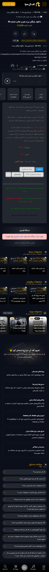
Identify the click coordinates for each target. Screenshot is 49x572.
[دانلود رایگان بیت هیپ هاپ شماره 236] (38, 265)
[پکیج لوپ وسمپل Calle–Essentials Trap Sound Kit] (38, 325)
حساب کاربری (18, 236)
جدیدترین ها (26, 12)
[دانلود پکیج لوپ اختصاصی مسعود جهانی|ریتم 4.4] (18, 295)
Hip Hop (37, 12)
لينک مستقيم (27, 169)
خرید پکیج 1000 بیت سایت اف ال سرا (24, 215)
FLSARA (20, 25)
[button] (7, 81)
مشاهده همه (7, 313)
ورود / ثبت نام (9, 4)
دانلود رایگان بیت (13, 12)
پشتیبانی (17, 174)
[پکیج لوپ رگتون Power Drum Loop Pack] (18, 325)
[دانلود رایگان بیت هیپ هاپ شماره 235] (18, 265)
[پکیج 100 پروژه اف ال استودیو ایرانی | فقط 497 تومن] (38, 295)
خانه (45, 12)
